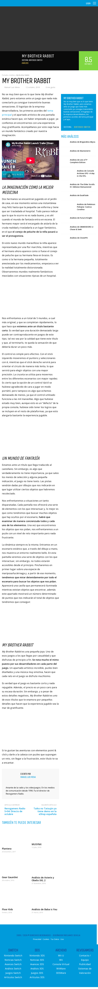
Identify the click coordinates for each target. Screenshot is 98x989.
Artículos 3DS (37, 977)
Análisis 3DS (37, 968)
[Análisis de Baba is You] (45, 896)
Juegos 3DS (37, 972)
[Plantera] (15, 836)
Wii (61, 959)
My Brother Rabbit (73, 98)
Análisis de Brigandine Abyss (82, 142)
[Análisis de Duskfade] (64, 196)
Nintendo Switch (35, 60)
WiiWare (61, 968)
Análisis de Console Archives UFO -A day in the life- (86, 173)
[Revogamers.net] (13, 5)
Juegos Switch (13, 972)
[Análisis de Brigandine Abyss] (64, 142)
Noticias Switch (13, 959)
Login (88, 3)
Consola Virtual (61, 964)
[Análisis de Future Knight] (64, 218)
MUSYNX (36, 844)
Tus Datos (55, 939)
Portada (5, 75)
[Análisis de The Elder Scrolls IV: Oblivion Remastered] (64, 185)
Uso (62, 939)
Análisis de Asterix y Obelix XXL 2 (43, 879)
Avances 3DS (37, 964)
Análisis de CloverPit (79, 238)
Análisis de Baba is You (44, 909)
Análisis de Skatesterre (80, 151)
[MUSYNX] (45, 834)
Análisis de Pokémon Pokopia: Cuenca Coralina (86, 207)
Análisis (25, 63)
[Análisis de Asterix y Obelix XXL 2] (45, 865)
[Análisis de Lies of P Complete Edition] (64, 160)
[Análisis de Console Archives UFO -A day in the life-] (68, 173)
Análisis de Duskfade (79, 195)
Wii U (61, 955)
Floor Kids (7, 909)
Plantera (6, 848)
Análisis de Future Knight (81, 218)
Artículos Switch (13, 977)
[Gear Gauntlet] (15, 865)
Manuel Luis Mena (12, 87)
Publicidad (85, 964)
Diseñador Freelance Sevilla (66, 935)
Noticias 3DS (37, 959)
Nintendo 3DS (37, 955)
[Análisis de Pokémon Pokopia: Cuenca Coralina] (68, 207)
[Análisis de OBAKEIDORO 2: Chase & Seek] (64, 227)
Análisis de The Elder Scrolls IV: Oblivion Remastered (82, 185)
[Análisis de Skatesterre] (64, 151)
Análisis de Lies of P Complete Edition (78, 161)
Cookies (46, 939)
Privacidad (37, 939)
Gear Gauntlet (10, 877)
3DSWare (61, 972)
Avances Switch (13, 964)
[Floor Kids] (15, 896)
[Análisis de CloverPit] (64, 238)
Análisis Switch (13, 968)
